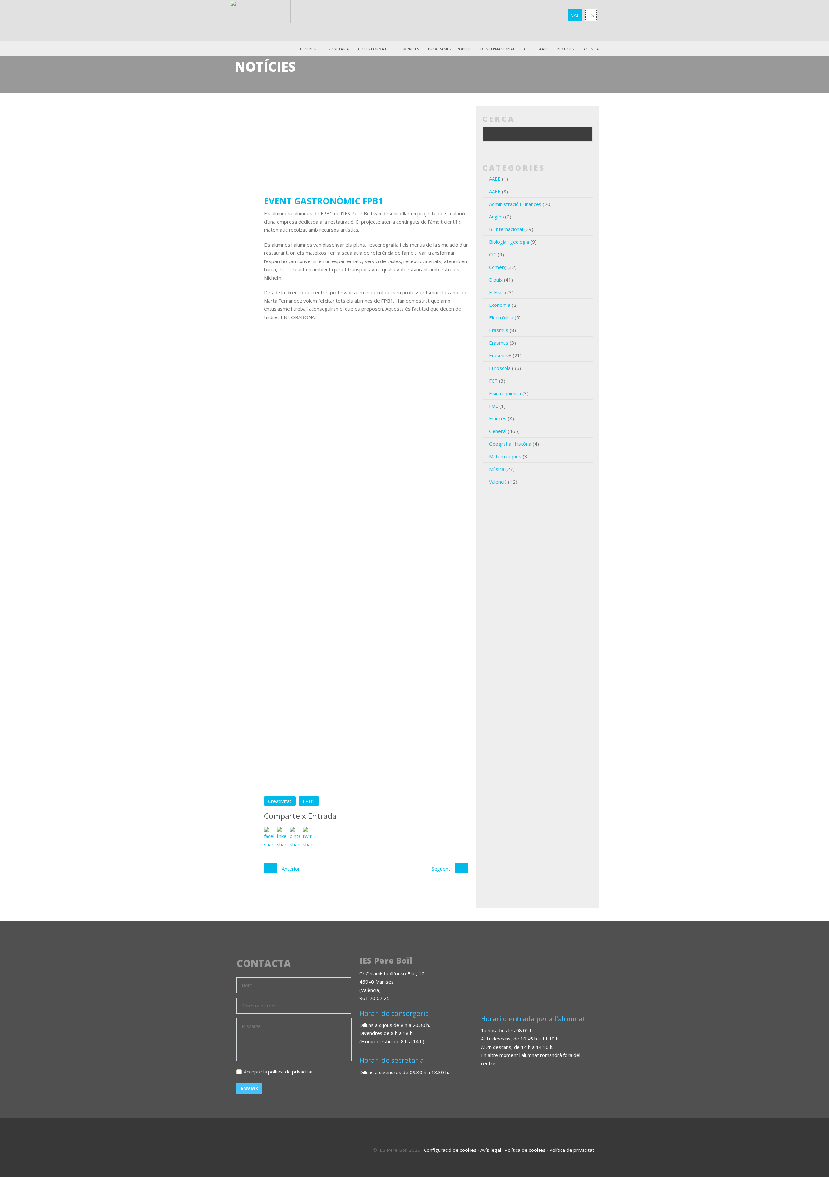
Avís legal (490, 1150)
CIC (527, 49)
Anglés (496, 216)
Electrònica (501, 317)
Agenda (591, 49)
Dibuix (496, 279)
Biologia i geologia (509, 242)
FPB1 (309, 801)
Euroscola (500, 368)
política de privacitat (290, 1071)
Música (496, 469)
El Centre (309, 49)
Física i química (505, 393)
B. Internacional (506, 229)
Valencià (498, 481)
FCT (493, 380)
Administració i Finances (515, 204)
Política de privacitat (571, 1150)
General (497, 431)
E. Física (497, 292)
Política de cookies (525, 1150)
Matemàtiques (505, 456)
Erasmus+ (500, 355)
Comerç (497, 267)
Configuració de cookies (450, 1150)
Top (806, 1147)
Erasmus (498, 330)
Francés (497, 418)
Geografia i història (510, 443)
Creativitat (279, 801)
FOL (493, 406)
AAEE (543, 49)
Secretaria (338, 49)
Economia (499, 305)
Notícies (565, 49)
